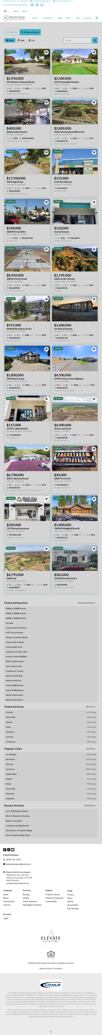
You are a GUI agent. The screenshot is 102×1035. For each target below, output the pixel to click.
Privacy (70, 894)
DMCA (70, 901)
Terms (69, 898)
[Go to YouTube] (41, 5)
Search (34, 18)
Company (7, 890)
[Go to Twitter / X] (37, 5)
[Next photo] (47, 62)
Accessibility (72, 905)
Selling (59, 18)
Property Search (52, 894)
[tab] (9, 40)
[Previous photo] (7, 62)
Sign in (24, 11)
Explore (49, 890)
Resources (87, 18)
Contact (6, 905)
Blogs (78, 18)
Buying (26, 894)
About (68, 18)
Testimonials (8, 901)
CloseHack (57, 968)
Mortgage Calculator (32, 905)
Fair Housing (72, 908)
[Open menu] (96, 18)
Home (5, 894)
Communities (47, 18)
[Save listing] (46, 52)
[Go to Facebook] (32, 5)
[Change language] (6, 11)
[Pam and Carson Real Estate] (51, 936)
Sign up (16, 11)
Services (27, 890)
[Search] (95, 40)
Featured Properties (54, 898)
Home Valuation (30, 901)
